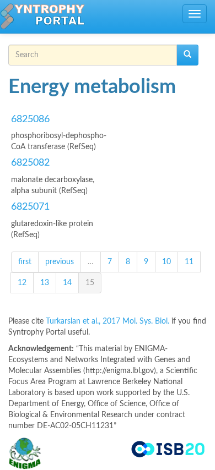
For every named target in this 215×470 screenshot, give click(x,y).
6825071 (30, 207)
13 (44, 283)
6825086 (30, 119)
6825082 (30, 163)
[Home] (42, 16)
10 (166, 262)
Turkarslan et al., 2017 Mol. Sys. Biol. (108, 321)
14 (67, 283)
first (24, 262)
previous (59, 262)
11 (189, 262)
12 (22, 283)
